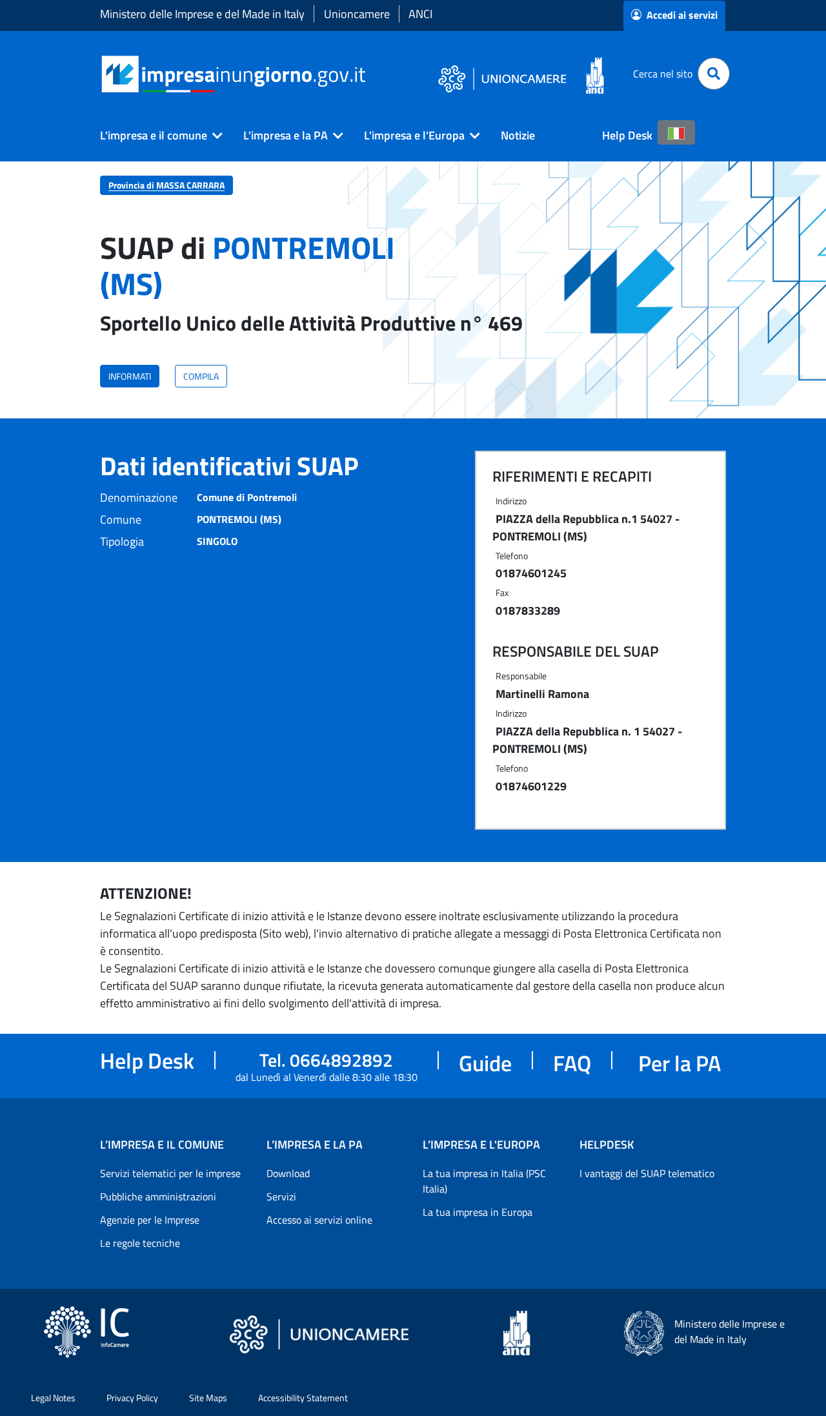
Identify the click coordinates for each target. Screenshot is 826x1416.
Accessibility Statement (303, 1397)
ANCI (420, 14)
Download (288, 1173)
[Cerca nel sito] (714, 73)
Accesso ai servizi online (319, 1219)
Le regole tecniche (140, 1243)
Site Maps (208, 1397)
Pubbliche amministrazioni (158, 1196)
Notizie (518, 135)
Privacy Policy (132, 1397)
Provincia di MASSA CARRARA (166, 185)
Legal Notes (53, 1397)
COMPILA (201, 376)
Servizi (281, 1196)
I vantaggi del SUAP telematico (646, 1173)
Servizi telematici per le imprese (170, 1173)
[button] (156, 135)
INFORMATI (129, 376)
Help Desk (627, 135)
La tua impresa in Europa (477, 1212)
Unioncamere (357, 14)
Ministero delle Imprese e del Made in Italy (202, 14)
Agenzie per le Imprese (149, 1219)
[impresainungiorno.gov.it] (370, 74)
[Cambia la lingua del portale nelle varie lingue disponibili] (676, 132)
